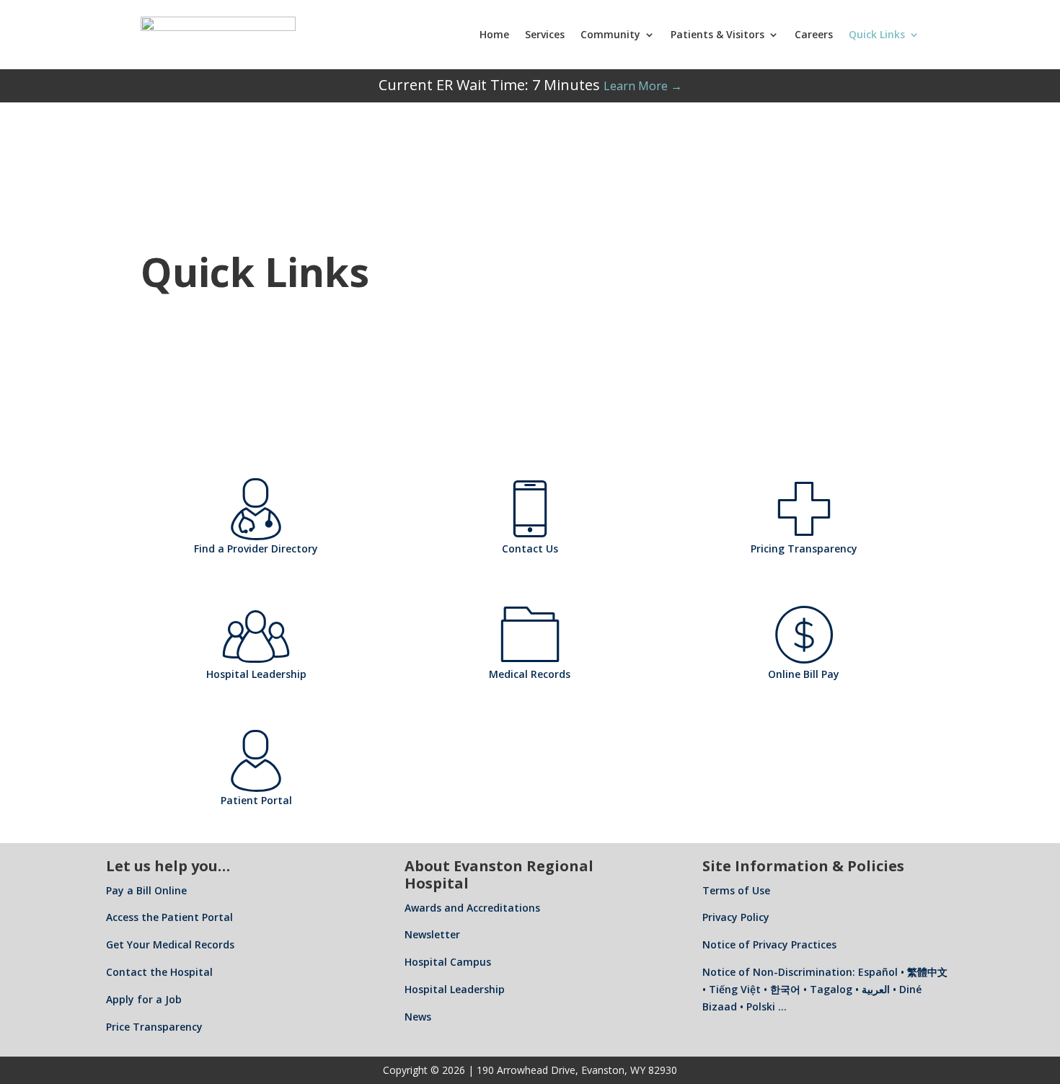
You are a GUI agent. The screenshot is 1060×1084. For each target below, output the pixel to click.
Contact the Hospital (159, 972)
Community (610, 34)
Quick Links (877, 34)
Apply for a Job (144, 999)
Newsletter (432, 934)
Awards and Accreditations (472, 908)
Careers (814, 34)
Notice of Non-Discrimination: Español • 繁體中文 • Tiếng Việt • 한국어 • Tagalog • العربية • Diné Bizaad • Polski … (825, 989)
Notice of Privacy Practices (769, 944)
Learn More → (643, 86)
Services (545, 34)
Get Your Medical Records (170, 944)
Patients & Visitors (717, 34)
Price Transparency (154, 1027)
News (418, 1016)
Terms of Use (736, 890)
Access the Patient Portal (169, 917)
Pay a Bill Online (146, 890)
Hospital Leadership (455, 989)
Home (494, 34)
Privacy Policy (735, 917)
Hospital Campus (448, 962)
